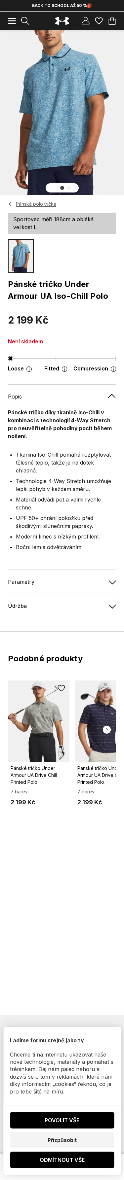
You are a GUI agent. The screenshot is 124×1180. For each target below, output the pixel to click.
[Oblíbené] (99, 21)
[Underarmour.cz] (62, 21)
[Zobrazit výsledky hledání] (25, 21)
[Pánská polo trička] (10, 204)
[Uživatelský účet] (86, 21)
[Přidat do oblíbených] (61, 688)
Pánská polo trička (36, 204)
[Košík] (112, 21)
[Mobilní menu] (12, 21)
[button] (62, 188)
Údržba (17, 606)
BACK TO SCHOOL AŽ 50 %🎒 (62, 5)
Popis (15, 396)
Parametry (21, 581)
